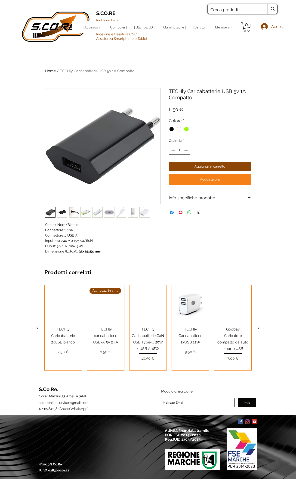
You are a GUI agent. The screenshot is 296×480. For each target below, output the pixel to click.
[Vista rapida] (63, 303)
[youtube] (254, 421)
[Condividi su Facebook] (172, 212)
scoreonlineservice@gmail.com (64, 403)
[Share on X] (198, 212)
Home (50, 71)
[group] (148, 328)
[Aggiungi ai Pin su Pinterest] (180, 212)
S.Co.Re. (48, 389)
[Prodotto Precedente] (37, 327)
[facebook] (240, 421)
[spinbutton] (179, 150)
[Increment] (186, 150)
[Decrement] (173, 150)
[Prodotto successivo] (258, 327)
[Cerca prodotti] (272, 9)
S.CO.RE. (106, 13)
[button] (246, 26)
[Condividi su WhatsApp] (189, 212)
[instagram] (247, 421)
